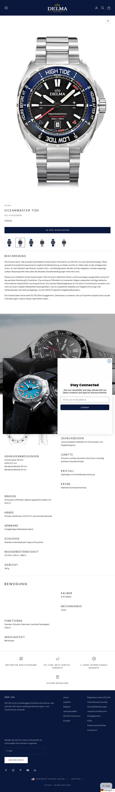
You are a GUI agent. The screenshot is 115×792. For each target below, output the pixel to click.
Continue (85, 407)
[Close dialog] (109, 361)
